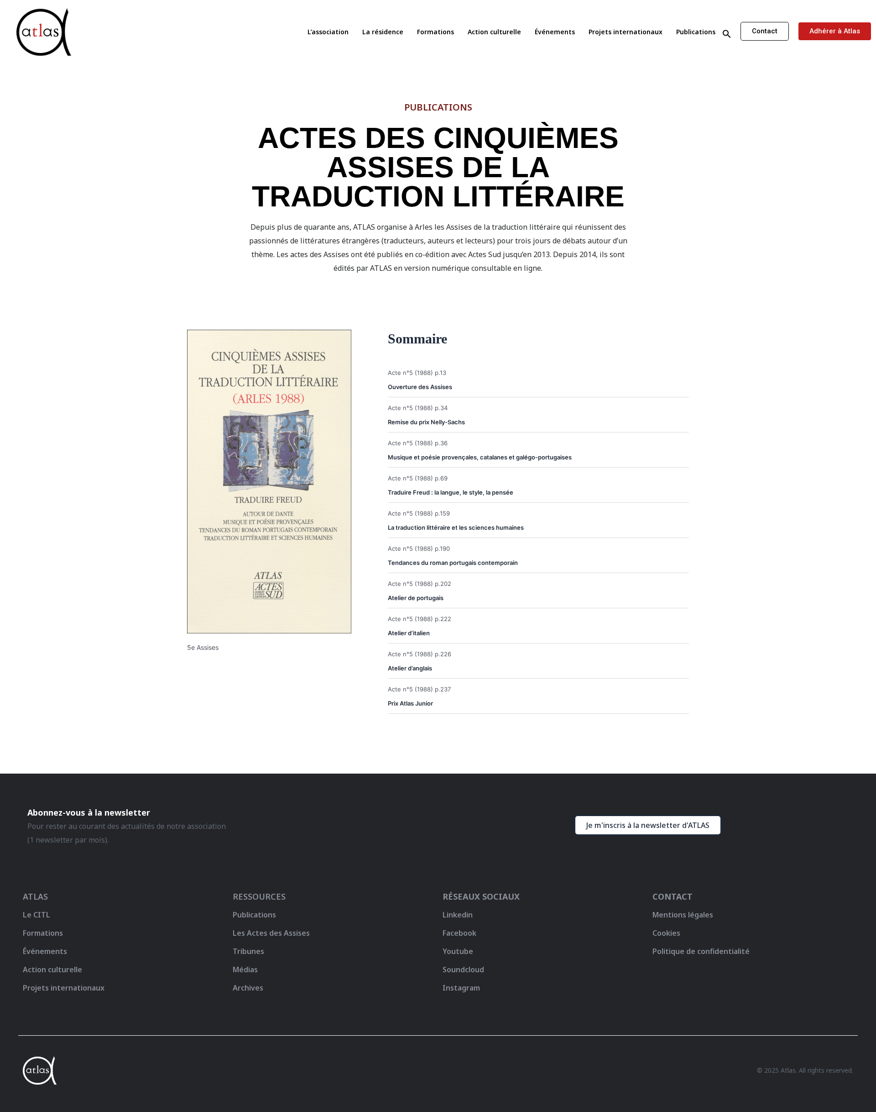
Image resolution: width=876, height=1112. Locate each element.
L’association (328, 31)
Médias (245, 969)
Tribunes (248, 951)
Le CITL (36, 915)
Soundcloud (463, 969)
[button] (726, 34)
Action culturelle (494, 31)
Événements (555, 31)
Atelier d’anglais (410, 668)
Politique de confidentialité (701, 951)
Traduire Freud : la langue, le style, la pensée (450, 492)
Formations (435, 31)
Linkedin (458, 915)
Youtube (458, 951)
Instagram (461, 988)
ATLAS (35, 896)
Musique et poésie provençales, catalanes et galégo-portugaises (480, 457)
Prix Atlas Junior (410, 703)
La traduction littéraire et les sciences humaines (456, 527)
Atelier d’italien (409, 633)
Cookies (666, 933)
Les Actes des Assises (272, 933)
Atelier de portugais (415, 597)
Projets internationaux (625, 31)
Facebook (459, 933)
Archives (248, 988)
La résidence (382, 31)
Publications (695, 31)
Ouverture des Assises (420, 386)
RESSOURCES (259, 896)
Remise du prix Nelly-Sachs (426, 422)
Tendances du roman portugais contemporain (453, 562)
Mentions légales (682, 915)
